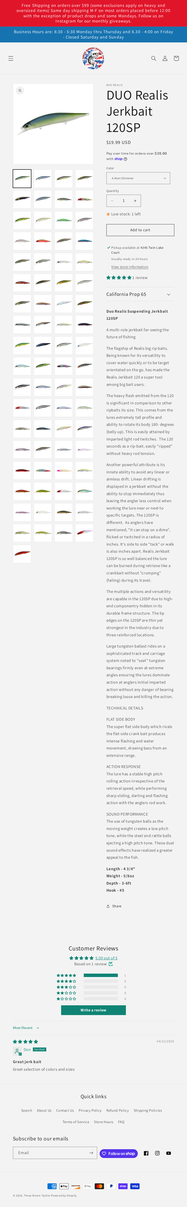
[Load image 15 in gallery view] (64, 241)
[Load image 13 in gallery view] (22, 241)
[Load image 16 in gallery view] (84, 241)
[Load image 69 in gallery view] (22, 533)
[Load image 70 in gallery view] (43, 533)
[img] (25, 1041)
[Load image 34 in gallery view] (43, 345)
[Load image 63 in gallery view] (64, 491)
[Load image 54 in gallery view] (43, 449)
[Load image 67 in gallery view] (64, 512)
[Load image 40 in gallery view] (84, 366)
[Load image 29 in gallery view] (22, 324)
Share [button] (117, 906)
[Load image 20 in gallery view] (84, 262)
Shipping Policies (148, 1110)
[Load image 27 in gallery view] (64, 304)
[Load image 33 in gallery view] (22, 345)
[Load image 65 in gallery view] (22, 512)
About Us (44, 1110)
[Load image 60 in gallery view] (84, 470)
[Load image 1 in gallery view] (22, 179)
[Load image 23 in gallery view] (64, 283)
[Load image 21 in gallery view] (22, 283)
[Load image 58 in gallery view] (43, 470)
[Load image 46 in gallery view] (43, 408)
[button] (10, 58)
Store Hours (103, 1121)
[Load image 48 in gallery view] (84, 408)
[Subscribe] (91, 1153)
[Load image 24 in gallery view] (84, 283)
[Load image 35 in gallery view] (64, 345)
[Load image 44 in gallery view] (84, 387)
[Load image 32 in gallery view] (84, 324)
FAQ (121, 1121)
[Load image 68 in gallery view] (84, 512)
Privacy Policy (90, 1110)
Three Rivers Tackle (37, 1195)
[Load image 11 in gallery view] (64, 220)
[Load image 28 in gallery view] (84, 304)
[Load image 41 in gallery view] (22, 387)
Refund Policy (117, 1110)
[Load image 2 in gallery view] (43, 179)
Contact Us (65, 1110)
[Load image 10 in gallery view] (43, 220)
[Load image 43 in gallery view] (64, 387)
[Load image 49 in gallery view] (22, 429)
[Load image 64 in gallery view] (84, 491)
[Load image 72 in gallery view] (84, 533)
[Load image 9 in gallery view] (22, 220)
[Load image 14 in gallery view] (43, 241)
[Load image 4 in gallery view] (84, 179)
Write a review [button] (93, 1010)
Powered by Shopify (63, 1195)
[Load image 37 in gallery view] (22, 366)
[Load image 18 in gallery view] (43, 262)
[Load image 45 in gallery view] (22, 408)
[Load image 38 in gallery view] (43, 366)
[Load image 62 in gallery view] (43, 491)
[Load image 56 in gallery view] (84, 449)
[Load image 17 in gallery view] (22, 262)
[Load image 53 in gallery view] (22, 449)
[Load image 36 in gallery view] (84, 345)
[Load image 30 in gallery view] (43, 324)
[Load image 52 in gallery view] (84, 429)
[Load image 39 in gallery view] (64, 366)
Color (110, 168)
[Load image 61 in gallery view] (22, 491)
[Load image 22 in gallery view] (43, 283)
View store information (129, 266)
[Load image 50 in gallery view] (43, 429)
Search (26, 1110)
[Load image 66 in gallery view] (43, 512)
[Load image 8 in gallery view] (84, 199)
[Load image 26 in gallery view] (43, 304)
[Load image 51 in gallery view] (64, 429)
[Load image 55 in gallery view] (64, 449)
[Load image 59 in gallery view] (64, 470)
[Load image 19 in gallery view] (64, 262)
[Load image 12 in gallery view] (84, 220)
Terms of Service (76, 1121)
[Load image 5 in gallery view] (22, 199)
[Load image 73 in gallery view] (22, 554)
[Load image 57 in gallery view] (22, 470)
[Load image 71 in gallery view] (64, 533)
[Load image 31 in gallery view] (64, 324)
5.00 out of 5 (106, 958)
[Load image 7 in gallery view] (64, 199)
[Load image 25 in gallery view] (22, 304)
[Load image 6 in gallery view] (43, 199)
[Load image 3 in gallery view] (64, 179)
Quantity (112, 191)
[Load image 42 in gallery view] (43, 387)
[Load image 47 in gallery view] (64, 408)
